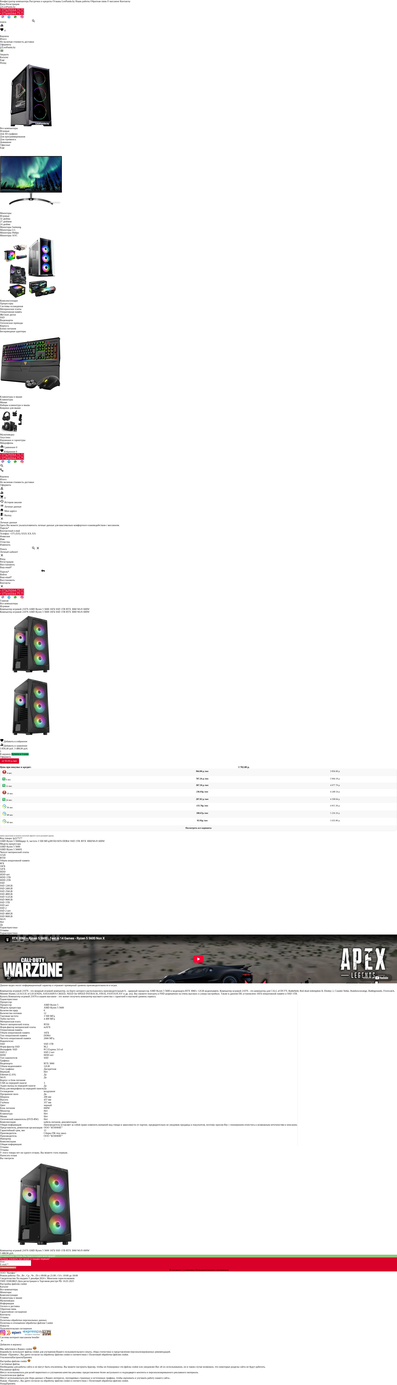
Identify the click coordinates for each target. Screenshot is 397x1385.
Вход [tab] (2, 559)
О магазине (113, 1)
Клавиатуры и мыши (11, 1298)
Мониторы (5, 1292)
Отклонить (6, 1357)
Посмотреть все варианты (198, 828)
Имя (2, 539)
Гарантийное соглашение (13, 1311)
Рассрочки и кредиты (40, 1)
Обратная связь (98, 1)
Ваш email (6, 567)
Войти (3, 574)
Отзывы (4, 1317)
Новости (4, 1325)
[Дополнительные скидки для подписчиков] (2, 1334)
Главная (4, 600)
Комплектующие (9, 1295)
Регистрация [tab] (6, 561)
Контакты (125, 1)
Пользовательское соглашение (16, 1328)
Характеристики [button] (9, 933)
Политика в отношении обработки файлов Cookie (26, 1323)
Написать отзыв (8, 1155)
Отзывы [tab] (4, 930)
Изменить (5, 544)
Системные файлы (10, 1364)
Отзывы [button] (4, 1147)
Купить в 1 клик (20, 754)
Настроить (17, 1357)
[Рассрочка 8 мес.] (46, 1334)
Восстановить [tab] (7, 564)
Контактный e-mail (10, 530)
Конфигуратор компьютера (14, 1)
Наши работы (82, 1)
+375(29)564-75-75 (12, 10)
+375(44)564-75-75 (12, 13)
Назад (3, 1383)
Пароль (4, 528)
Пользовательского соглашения (211, 1270)
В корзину (5, 754)
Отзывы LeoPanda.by (64, 1)
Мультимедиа (7, 1300)
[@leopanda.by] (22, 17)
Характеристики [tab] (9, 927)
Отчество (5, 542)
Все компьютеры (9, 1289)
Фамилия (5, 536)
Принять (27, 1357)
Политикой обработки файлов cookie (108, 1354)
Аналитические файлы (12, 1375)
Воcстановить (7, 580)
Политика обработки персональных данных (23, 1320)
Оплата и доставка (10, 1306)
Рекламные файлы (9, 1369)
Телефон (4, 533)
